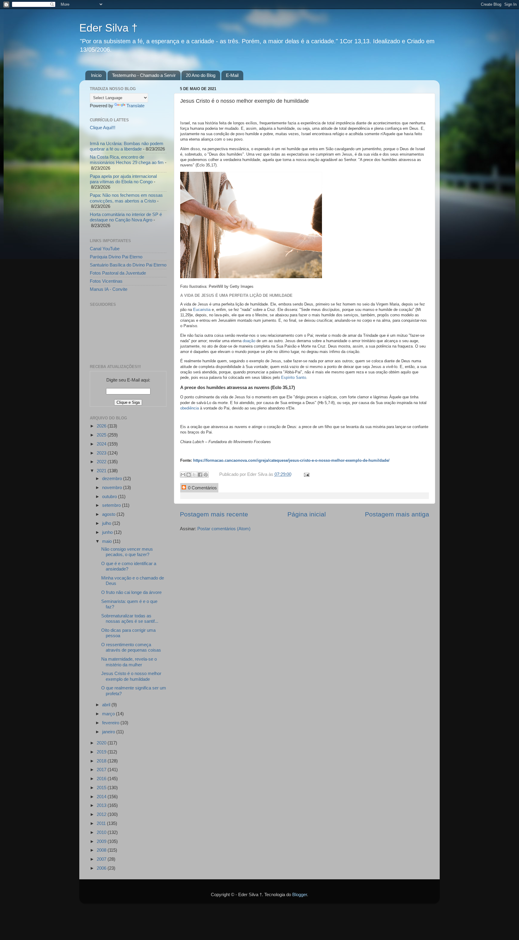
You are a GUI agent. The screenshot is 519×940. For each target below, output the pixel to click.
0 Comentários (202, 487)
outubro (110, 496)
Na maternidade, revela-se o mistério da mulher (129, 661)
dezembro (112, 478)
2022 (102, 461)
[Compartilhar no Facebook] (200, 475)
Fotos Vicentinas (106, 281)
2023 (102, 452)
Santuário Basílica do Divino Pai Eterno (128, 264)
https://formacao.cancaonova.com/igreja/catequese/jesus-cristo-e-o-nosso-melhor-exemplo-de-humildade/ (291, 460)
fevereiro (111, 722)
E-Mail (232, 75)
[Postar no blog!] (189, 475)
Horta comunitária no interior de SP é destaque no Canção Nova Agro (126, 217)
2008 (102, 850)
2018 (102, 760)
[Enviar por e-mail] (183, 475)
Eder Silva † (108, 28)
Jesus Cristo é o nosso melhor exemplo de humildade (131, 676)
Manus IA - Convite (108, 289)
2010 (102, 832)
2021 (102, 470)
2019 (102, 751)
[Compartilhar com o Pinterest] (206, 475)
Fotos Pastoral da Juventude (118, 272)
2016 (102, 778)
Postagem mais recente (214, 514)
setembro (112, 505)
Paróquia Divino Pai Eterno (116, 256)
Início (96, 75)
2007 (102, 859)
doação (249, 341)
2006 (102, 868)
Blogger (299, 894)
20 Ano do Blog (200, 75)
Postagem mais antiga (397, 514)
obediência (189, 408)
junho (108, 532)
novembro (112, 487)
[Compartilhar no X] (194, 475)
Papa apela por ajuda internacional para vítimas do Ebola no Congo (123, 179)
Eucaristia (202, 309)
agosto (109, 514)
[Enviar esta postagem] (305, 474)
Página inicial (306, 514)
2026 (102, 425)
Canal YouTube (105, 248)
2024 (102, 443)
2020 (102, 742)
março (109, 713)
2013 (102, 805)
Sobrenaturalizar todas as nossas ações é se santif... (129, 618)
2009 (102, 841)
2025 (102, 434)
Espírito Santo (293, 377)
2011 (102, 823)
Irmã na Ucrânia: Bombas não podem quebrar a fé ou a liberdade (126, 146)
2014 (102, 796)
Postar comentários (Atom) (223, 528)
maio (107, 541)
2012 (102, 814)
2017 (102, 769)
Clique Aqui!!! (102, 127)
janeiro (109, 731)
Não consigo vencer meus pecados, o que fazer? (127, 551)
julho (107, 523)
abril (106, 704)
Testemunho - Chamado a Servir (144, 75)
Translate (135, 105)
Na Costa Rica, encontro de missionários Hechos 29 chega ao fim (127, 159)
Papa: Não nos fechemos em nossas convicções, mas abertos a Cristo (126, 198)
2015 (102, 787)
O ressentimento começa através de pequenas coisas (131, 647)
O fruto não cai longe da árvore (131, 592)
